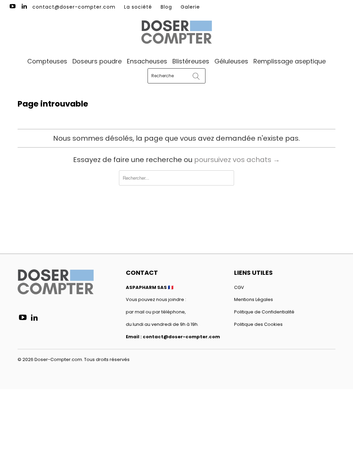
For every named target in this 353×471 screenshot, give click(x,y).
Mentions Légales (253, 299)
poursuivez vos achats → (237, 159)
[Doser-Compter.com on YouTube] (12, 6)
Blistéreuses (190, 61)
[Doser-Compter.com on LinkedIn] (24, 6)
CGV (239, 287)
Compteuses (47, 61)
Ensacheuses (147, 61)
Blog (166, 6)
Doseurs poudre (97, 61)
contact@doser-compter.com (73, 6)
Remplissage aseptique (289, 61)
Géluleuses (231, 61)
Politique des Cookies (258, 324)
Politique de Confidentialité (264, 312)
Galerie (190, 6)
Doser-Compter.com (58, 359)
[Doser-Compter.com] (176, 33)
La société (138, 6)
